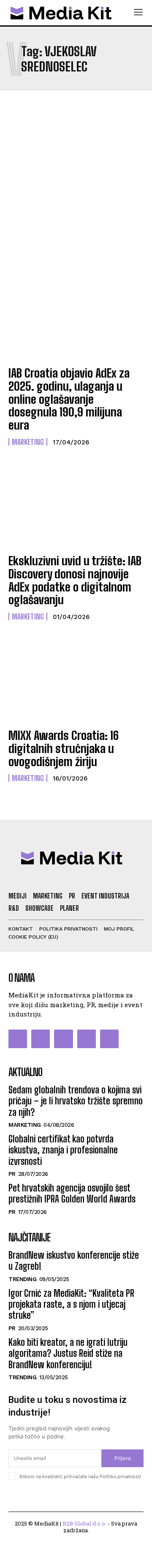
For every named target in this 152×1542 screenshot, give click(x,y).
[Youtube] (109, 1039)
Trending (22, 1279)
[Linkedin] (63, 1039)
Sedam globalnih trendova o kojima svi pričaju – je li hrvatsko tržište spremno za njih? (75, 1101)
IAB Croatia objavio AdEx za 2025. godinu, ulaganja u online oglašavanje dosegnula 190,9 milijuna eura (69, 399)
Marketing (28, 442)
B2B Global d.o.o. (84, 1523)
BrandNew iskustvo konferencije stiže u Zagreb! (73, 1260)
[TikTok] (86, 1039)
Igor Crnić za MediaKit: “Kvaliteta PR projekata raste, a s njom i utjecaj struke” (71, 1304)
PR (11, 1174)
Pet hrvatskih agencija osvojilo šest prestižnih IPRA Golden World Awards (72, 1193)
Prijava (122, 1458)
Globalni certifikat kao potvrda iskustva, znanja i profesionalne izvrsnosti (63, 1150)
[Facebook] (17, 1039)
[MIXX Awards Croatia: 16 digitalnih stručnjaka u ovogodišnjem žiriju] (76, 679)
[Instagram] (40, 1039)
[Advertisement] (76, 184)
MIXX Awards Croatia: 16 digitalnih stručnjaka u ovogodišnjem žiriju (63, 748)
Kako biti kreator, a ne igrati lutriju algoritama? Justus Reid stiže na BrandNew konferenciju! (68, 1353)
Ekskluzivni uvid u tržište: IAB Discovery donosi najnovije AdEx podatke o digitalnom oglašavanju (74, 580)
